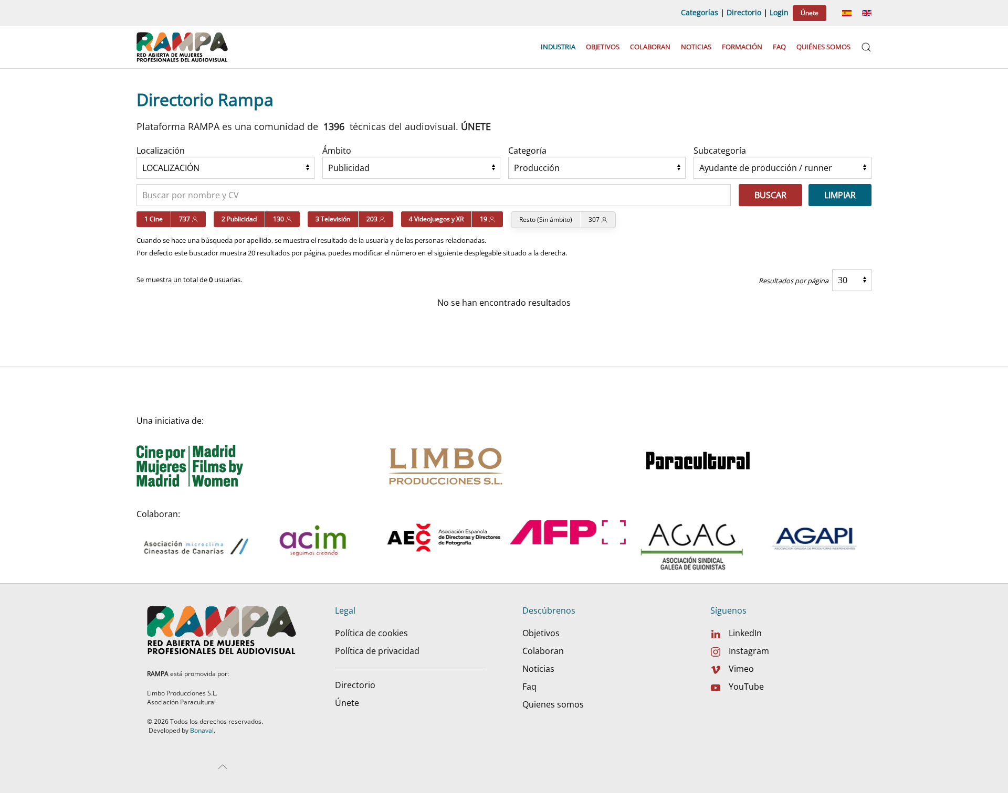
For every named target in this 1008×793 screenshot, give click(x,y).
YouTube (746, 686)
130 (279, 219)
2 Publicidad (239, 219)
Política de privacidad (377, 651)
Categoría (527, 150)
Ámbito (336, 150)
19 (484, 219)
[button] (866, 47)
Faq (779, 46)
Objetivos (603, 46)
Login (779, 12)
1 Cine (153, 219)
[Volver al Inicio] (183, 47)
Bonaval (202, 730)
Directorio (744, 12)
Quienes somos (553, 704)
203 (372, 219)
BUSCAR (770, 195)
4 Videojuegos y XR (436, 219)
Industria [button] (558, 46)
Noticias (696, 46)
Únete (809, 12)
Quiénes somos (823, 46)
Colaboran (650, 46)
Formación (742, 46)
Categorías (699, 12)
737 (185, 219)
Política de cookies (371, 633)
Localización (160, 150)
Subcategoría (720, 150)
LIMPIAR (840, 195)
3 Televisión (333, 219)
